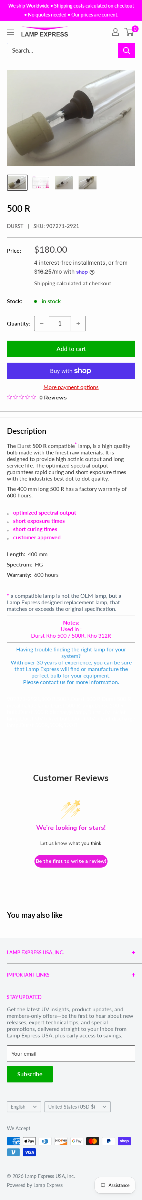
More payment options (71, 387)
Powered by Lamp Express (35, 1185)
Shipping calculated (57, 283)
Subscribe (29, 1074)
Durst (15, 226)
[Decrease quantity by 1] (41, 323)
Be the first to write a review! (71, 861)
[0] (129, 32)
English (18, 1107)
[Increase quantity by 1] (78, 323)
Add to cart (71, 348)
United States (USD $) (71, 1107)
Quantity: (18, 323)
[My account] (115, 32)
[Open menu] (10, 32)
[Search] (126, 50)
